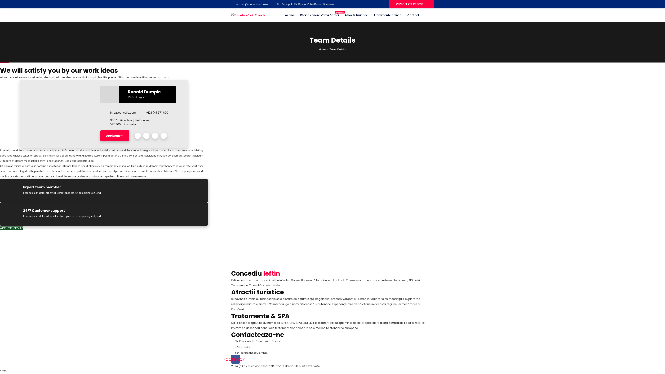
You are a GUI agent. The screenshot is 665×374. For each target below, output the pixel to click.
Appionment (114, 135)
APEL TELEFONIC (11, 228)
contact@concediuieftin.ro (251, 4)
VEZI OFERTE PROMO (409, 4)
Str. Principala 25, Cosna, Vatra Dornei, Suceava (305, 4)
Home (322, 49)
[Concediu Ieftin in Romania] (248, 15)
